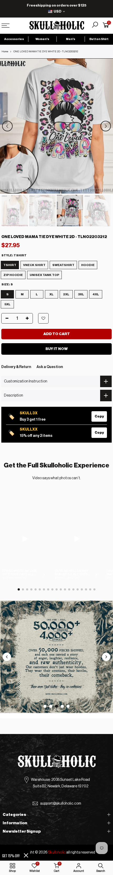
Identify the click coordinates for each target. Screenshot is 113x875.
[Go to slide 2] (50, 706)
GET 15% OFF (11, 855)
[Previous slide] (7, 657)
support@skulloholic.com (60, 803)
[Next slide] (106, 657)
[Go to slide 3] (56, 706)
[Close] (26, 855)
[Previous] (7, 126)
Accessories (14, 39)
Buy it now (56, 349)
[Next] (105, 126)
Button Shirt (99, 39)
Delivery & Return (16, 367)
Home (5, 51)
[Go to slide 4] (62, 706)
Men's (70, 39)
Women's (42, 39)
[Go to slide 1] (45, 706)
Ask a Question (50, 367)
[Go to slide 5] (68, 706)
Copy (99, 416)
